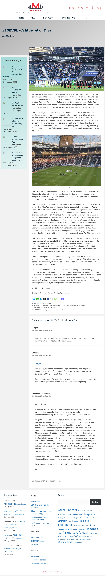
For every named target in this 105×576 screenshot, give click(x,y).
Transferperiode (86, 539)
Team (33, 18)
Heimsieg (46, 305)
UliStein (10, 36)
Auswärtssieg (65, 514)
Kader (92, 525)
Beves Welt (35, 501)
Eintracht (62, 521)
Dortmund (96, 518)
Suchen (95, 502)
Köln (66, 529)
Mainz (75, 529)
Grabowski (38, 305)
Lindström (59, 305)
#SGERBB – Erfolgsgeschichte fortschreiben (49, 310)
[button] (34, 299)
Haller (69, 521)
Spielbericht (47, 303)
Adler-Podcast (37, 538)
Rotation (65, 536)
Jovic (87, 525)
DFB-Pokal (89, 518)
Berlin (95, 515)
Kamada (53, 305)
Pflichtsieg (85, 533)
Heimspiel (65, 524)
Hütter (83, 525)
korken (7, 535)
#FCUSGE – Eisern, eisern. (15, 504)
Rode (59, 536)
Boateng (60, 518)
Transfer (78, 539)
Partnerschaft (72, 532)
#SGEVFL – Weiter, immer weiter (45, 307)
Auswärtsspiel (83, 514)
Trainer (73, 539)
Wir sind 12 (35, 544)
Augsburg (89, 510)
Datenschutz (68, 18)
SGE (76, 536)
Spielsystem (82, 536)
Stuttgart (90, 536)
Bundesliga (38, 303)
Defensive (81, 518)
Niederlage (92, 528)
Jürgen (38, 363)
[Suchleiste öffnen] (85, 18)
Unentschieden (66, 542)
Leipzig (70, 529)
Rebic (96, 533)
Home (21, 18)
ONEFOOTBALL (37, 541)
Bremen (66, 518)
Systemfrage (61, 539)
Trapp (83, 305)
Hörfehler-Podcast (38, 563)
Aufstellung (82, 510)
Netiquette (49, 18)
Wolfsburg (78, 542)
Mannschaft (81, 529)
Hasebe (75, 521)
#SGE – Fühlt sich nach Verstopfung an (14, 525)
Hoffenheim (76, 525)
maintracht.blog (85, 7)
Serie (78, 305)
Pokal (92, 533)
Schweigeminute (70, 305)
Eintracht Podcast (38, 560)
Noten (60, 533)
